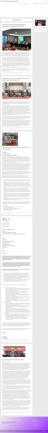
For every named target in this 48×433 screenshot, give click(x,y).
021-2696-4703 (35, 425)
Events (30, 3)
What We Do (25, 3)
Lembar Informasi (27, 411)
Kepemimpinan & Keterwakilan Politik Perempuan (18, 72)
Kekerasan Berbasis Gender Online (11, 73)
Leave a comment (20, 73)
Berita (18, 424)
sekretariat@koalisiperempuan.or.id (38, 426)
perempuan (27, 212)
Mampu (3, 412)
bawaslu (27, 72)
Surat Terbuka (5, 223)
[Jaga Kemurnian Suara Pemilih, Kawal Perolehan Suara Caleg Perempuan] (10, 145)
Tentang (42, 3)
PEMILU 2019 (24, 212)
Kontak (46, 3)
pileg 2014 (22, 340)
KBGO (6, 73)
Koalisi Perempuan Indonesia (9, 1)
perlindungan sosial (23, 412)
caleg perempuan (28, 127)
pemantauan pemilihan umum (18, 212)
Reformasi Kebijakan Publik (8, 340)
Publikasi (3, 340)
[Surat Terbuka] (6, 222)
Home (21, 3)
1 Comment (26, 340)
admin (9, 27)
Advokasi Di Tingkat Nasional (7, 72)
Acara (17, 423)
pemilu (20, 340)
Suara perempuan (4, 213)
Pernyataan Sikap (5, 212)
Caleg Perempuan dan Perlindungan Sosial (13, 359)
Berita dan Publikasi (36, 3)
